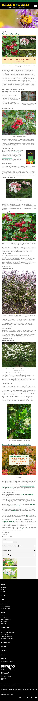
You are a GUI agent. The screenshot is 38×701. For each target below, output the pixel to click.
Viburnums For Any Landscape (11, 34)
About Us (3, 655)
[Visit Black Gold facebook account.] (24, 697)
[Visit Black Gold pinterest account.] (31, 697)
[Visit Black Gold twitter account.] (27, 697)
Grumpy (14, 510)
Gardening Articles (5, 627)
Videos (2, 599)
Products (3, 584)
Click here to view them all (14, 505)
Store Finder (3, 595)
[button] (19, 546)
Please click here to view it (27, 528)
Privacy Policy (4, 650)
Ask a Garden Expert (5, 642)
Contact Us (3, 658)
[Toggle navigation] (35, 6)
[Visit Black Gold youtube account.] (35, 697)
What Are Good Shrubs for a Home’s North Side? (16, 445)
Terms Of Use (4, 646)
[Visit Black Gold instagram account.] (20, 697)
